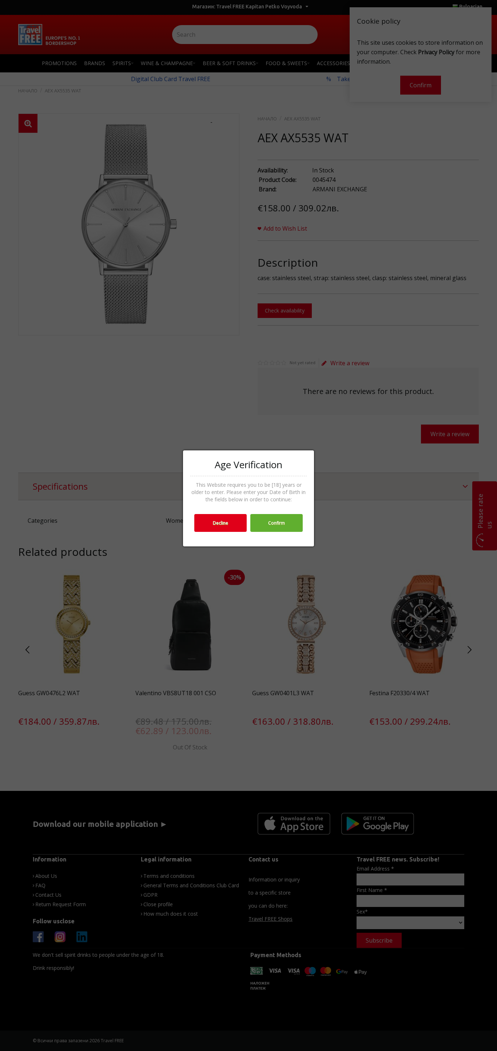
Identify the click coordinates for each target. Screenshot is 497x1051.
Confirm (276, 523)
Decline (220, 523)
